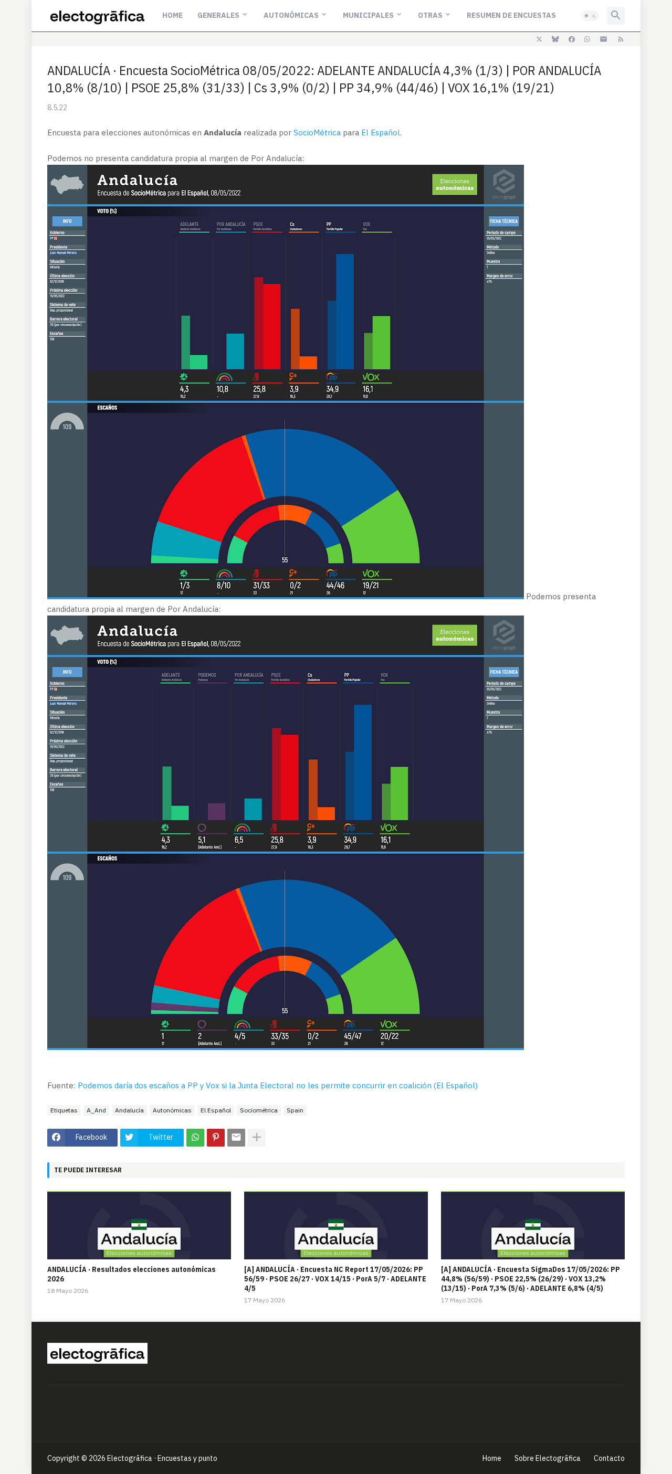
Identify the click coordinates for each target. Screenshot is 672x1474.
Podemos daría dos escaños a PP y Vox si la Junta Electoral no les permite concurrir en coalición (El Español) (278, 1085)
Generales (218, 15)
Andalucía (129, 1110)
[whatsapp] (587, 39)
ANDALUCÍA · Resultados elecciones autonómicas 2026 (131, 1274)
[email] (603, 39)
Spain (295, 1110)
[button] (590, 15)
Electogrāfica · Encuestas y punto (162, 1458)
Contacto (609, 1458)
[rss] (621, 39)
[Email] (236, 1138)
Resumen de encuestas (511, 15)
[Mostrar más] (257, 1138)
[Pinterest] (216, 1138)
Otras (430, 15)
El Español (380, 132)
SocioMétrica (317, 132)
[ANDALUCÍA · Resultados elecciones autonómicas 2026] (139, 1225)
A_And (96, 1110)
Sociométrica (259, 1110)
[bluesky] (555, 39)
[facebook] (572, 39)
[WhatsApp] (195, 1138)
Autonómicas (291, 15)
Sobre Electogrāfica (547, 1458)
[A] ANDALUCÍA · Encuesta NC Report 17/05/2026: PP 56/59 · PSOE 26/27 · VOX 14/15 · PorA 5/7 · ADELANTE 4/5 (335, 1279)
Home (172, 15)
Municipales (368, 15)
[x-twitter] (539, 39)
